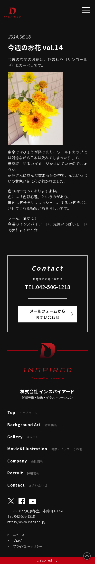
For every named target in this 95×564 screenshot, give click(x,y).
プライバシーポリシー (27, 546)
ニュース (18, 534)
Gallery (24, 437)
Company (25, 461)
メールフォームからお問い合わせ (48, 314)
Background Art (32, 424)
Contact (27, 485)
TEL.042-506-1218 (47, 287)
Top (22, 412)
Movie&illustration (44, 448)
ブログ (17, 540)
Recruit (23, 473)
